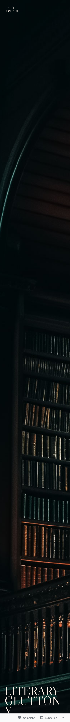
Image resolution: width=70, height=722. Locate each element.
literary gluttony (33, 701)
